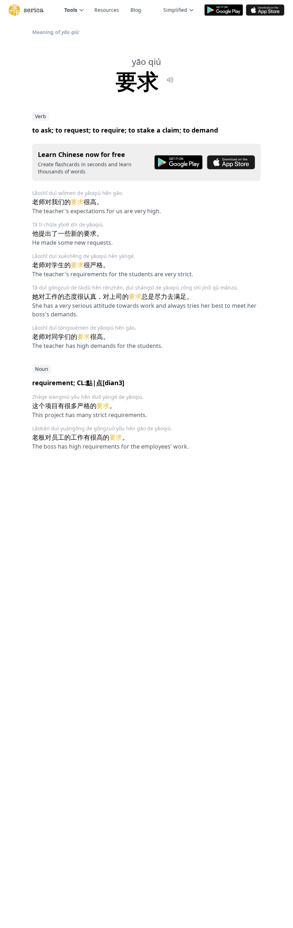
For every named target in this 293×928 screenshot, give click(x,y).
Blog (135, 9)
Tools (70, 9)
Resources (106, 9)
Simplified (175, 9)
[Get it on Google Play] (178, 162)
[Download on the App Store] (231, 162)
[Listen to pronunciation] (170, 81)
